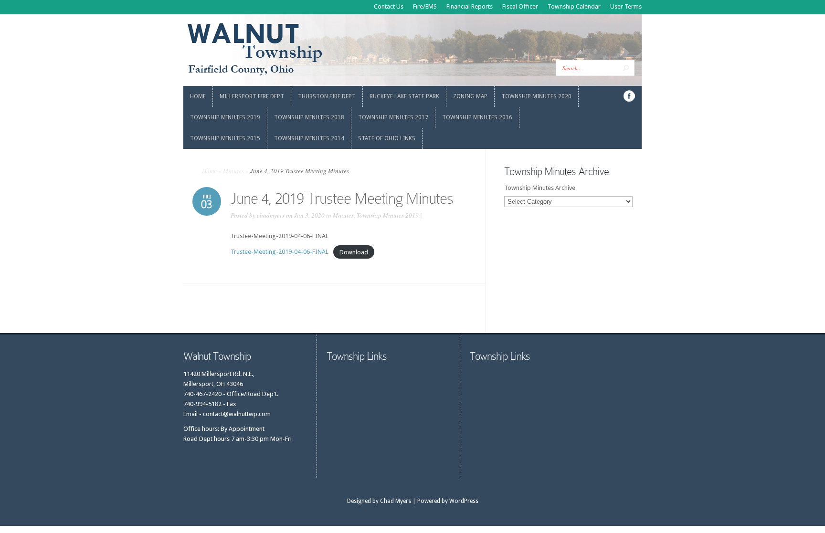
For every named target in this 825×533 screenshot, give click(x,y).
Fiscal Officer (520, 6)
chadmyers (271, 215)
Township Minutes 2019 (388, 215)
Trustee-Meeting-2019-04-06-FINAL (279, 251)
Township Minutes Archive (539, 187)
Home (209, 171)
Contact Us (388, 6)
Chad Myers (395, 501)
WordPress (463, 501)
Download (353, 251)
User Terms (626, 6)
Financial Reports (469, 6)
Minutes (233, 171)
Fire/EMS (425, 6)
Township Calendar (574, 6)
